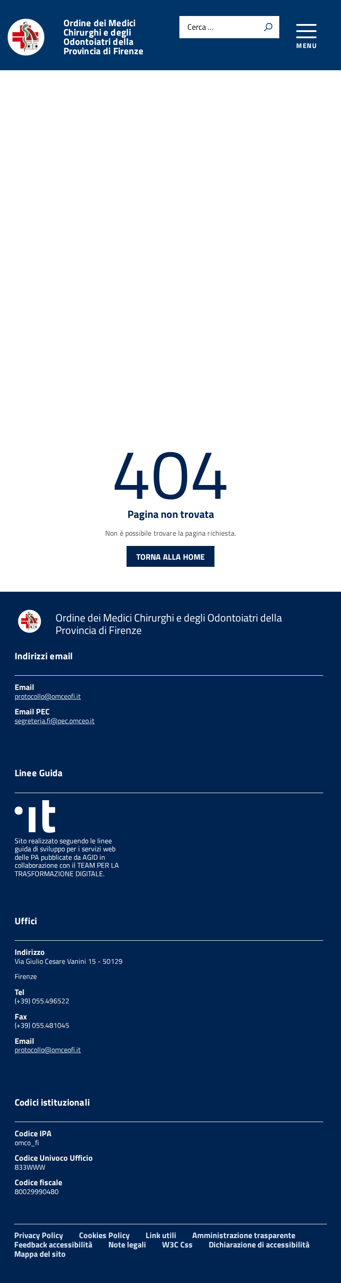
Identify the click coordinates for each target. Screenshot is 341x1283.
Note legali (127, 1245)
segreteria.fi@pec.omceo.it (55, 720)
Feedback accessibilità (53, 1245)
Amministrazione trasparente (243, 1235)
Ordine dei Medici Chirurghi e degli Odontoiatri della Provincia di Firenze (103, 37)
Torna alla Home (170, 557)
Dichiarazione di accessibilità (259, 1245)
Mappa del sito (40, 1254)
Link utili (161, 1235)
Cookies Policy (104, 1235)
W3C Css (177, 1245)
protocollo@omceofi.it (48, 696)
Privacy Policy (38, 1235)
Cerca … (200, 27)
